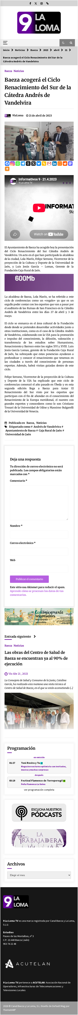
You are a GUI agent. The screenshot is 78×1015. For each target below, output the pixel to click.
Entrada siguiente (18, 636)
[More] (7, 169)
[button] (63, 42)
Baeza (8, 70)
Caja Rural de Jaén (50, 430)
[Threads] (28, 163)
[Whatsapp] (17, 163)
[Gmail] (49, 163)
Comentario (18, 480)
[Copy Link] (44, 163)
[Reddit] (65, 163)
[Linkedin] (54, 163)
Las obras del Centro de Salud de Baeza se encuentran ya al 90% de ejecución (36, 658)
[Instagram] (12, 163)
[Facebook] (7, 163)
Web (12, 560)
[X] (33, 163)
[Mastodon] (70, 163)
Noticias (19, 70)
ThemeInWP (9, 1010)
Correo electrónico (23, 543)
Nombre (16, 525)
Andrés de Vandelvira (47, 426)
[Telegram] (23, 163)
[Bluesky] (38, 163)
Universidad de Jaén (18, 434)
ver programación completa (39, 789)
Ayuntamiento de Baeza (20, 430)
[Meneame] (60, 163)
